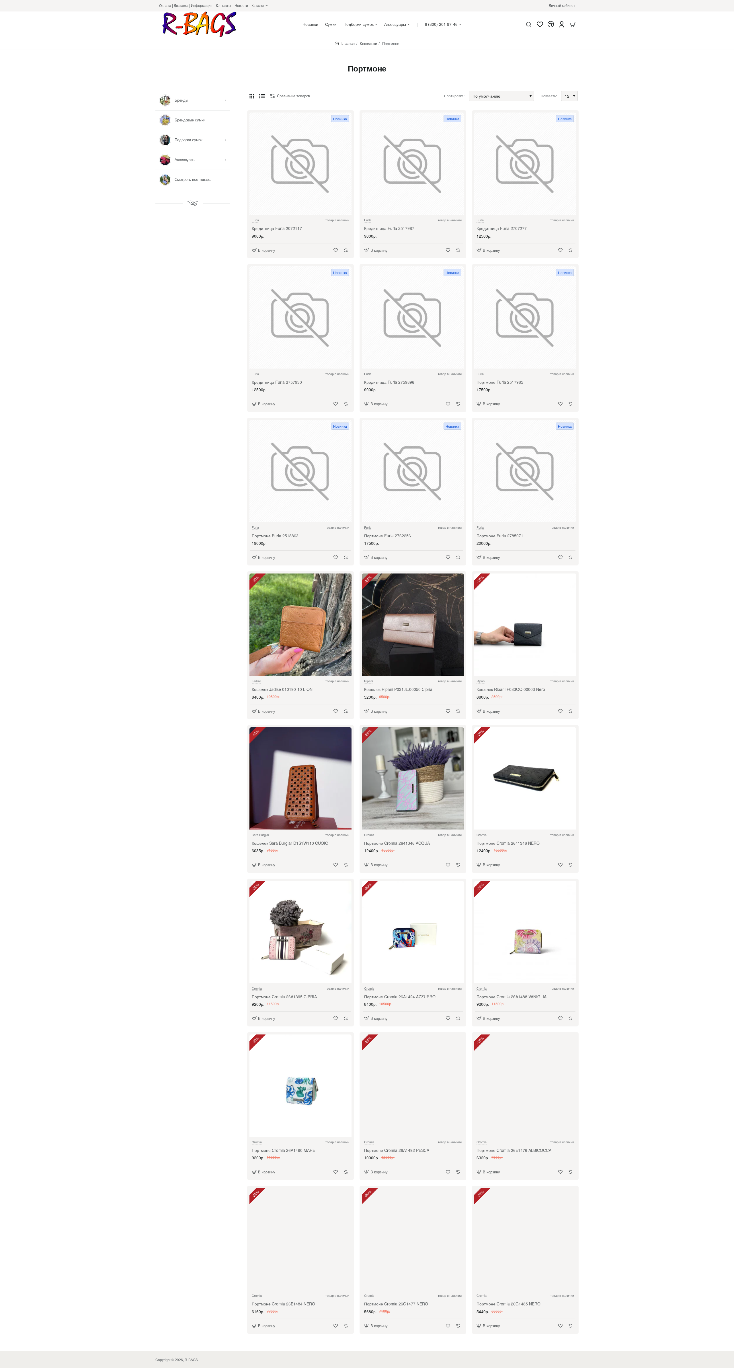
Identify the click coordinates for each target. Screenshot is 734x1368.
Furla (255, 220)
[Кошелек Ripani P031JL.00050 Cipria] (413, 624)
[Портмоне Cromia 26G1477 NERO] (413, 1239)
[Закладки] (540, 24)
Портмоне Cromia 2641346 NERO (508, 843)
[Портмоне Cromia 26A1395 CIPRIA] (300, 932)
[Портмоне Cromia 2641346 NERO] (525, 778)
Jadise (256, 681)
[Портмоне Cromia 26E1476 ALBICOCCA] (525, 1085)
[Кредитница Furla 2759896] (413, 317)
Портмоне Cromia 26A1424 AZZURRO (400, 996)
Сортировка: (454, 95)
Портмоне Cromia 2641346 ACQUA (397, 843)
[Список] (262, 95)
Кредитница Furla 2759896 (389, 382)
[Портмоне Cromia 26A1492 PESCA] (413, 1085)
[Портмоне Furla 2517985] (525, 317)
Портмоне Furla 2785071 (500, 535)
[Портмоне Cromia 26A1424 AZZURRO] (413, 932)
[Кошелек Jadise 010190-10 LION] (300, 624)
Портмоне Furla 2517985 (500, 382)
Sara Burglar (260, 834)
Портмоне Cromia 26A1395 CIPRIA (284, 996)
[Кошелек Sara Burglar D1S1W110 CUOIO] (300, 778)
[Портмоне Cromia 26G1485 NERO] (525, 1239)
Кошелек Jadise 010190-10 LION (282, 689)
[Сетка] (251, 95)
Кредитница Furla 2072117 (277, 228)
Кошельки (368, 43)
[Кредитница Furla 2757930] (300, 317)
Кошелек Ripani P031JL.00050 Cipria (398, 689)
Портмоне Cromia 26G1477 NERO (396, 1304)
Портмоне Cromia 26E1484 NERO (283, 1304)
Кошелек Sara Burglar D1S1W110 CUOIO (290, 843)
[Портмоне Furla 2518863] (300, 471)
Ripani (368, 681)
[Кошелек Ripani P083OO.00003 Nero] (525, 624)
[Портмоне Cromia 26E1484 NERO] (300, 1239)
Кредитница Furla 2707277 (502, 228)
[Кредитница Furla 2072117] (300, 164)
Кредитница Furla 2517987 (389, 228)
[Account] (562, 24)
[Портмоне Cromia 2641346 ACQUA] (413, 778)
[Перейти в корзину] (573, 24)
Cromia (369, 834)
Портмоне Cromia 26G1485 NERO (508, 1304)
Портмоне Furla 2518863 (275, 535)
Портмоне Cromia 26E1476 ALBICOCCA (514, 1150)
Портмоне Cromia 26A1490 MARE (283, 1150)
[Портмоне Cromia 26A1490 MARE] (300, 1085)
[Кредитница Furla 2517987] (413, 164)
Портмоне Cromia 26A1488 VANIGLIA (511, 996)
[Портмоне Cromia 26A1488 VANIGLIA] (525, 932)
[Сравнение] (551, 24)
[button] (264, 250)
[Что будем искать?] (528, 24)
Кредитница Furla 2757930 (277, 382)
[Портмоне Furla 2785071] (525, 471)
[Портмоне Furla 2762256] (413, 471)
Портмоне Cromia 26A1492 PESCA (396, 1150)
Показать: (549, 95)
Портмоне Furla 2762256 (387, 535)
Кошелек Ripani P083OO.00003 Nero (511, 689)
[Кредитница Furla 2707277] (525, 164)
